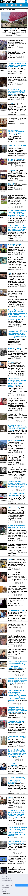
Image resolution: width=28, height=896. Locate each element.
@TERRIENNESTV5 (12, 732)
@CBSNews (10, 646)
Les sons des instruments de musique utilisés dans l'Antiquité (17, 119)
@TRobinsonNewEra (12, 717)
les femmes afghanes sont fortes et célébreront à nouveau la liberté (17, 667)
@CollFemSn (10, 189)
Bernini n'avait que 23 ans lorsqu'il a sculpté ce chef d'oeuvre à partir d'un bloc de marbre (17, 80)
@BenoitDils (10, 358)
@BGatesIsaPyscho (12, 395)
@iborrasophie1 (11, 269)
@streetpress (10, 837)
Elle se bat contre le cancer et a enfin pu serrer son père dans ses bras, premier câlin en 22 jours (17, 626)
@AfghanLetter (11, 582)
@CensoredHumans (12, 503)
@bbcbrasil (10, 326)
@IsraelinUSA (10, 687)
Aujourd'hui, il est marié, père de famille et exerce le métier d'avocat (17, 215)
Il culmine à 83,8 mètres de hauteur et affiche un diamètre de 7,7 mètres (17, 740)
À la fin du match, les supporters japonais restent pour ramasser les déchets (17, 43)
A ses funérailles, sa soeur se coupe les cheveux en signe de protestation (16, 816)
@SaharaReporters (12, 114)
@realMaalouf (11, 522)
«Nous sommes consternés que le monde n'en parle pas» (17, 161)
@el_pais (10, 344)
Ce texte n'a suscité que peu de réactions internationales (17, 336)
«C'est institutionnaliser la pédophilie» (17, 711)
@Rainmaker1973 (11, 863)
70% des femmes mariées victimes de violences (17, 185)
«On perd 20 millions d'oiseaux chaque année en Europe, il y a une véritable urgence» (17, 416)
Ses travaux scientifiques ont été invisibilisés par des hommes (16, 135)
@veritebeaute (11, 760)
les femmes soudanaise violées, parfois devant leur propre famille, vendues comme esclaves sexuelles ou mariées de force (17, 726)
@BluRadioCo (11, 47)
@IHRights (10, 658)
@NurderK (10, 703)
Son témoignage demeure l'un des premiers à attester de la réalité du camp (17, 430)
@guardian (10, 852)
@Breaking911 (11, 207)
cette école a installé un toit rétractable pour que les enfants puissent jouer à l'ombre (14, 31)
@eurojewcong (11, 437)
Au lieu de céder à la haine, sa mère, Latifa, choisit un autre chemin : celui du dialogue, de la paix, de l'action (17, 232)
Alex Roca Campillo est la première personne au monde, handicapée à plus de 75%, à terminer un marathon (17, 248)
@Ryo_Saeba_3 (9, 35)
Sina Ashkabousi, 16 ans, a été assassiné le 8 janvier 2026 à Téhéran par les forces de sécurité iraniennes (17, 653)
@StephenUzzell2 (11, 99)
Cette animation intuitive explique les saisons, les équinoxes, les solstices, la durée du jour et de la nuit (17, 859)
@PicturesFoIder (11, 464)
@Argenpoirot (11, 180)
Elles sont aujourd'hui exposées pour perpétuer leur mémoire (17, 93)
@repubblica (10, 605)
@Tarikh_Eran (11, 540)
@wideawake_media (12, 286)
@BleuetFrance (11, 240)
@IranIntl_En (10, 452)
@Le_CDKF (10, 555)
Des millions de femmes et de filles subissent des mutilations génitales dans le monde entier (17, 601)
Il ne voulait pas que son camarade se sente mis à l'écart (16, 53)
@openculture (11, 773)
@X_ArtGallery (11, 84)
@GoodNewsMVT (11, 631)
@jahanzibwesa (11, 674)
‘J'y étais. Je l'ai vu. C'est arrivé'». (17, 682)
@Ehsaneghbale (11, 375)
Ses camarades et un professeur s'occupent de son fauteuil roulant (17, 67)
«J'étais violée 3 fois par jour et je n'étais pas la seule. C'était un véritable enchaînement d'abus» (17, 497)
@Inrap (9, 569)
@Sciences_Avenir (11, 420)
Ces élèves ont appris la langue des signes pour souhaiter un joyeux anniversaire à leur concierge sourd (16, 459)
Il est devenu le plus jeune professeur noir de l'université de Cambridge (17, 317)
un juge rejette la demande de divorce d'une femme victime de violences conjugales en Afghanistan (17, 149)
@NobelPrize (10, 410)
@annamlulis (10, 254)
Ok (21, 885)
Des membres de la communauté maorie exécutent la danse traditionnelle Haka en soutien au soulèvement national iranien (16, 445)
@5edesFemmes (11, 141)
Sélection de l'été (7, 9)
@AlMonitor (10, 807)
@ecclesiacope (11, 165)
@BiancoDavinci (11, 123)
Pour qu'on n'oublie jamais (17, 754)
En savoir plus (6, 893)
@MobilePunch (11, 222)
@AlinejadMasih (11, 824)
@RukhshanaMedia (12, 155)
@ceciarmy (10, 73)
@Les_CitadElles (11, 306)
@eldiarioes (10, 595)
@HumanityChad (11, 57)
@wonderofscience (12, 746)
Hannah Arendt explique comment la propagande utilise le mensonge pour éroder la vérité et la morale (17, 767)
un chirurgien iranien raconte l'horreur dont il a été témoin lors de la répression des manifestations (17, 846)
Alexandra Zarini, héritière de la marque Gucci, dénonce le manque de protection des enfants (17, 386)
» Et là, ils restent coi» (17, 696)
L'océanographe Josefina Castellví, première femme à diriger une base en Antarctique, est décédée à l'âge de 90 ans (17, 590)
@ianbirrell (10, 620)
